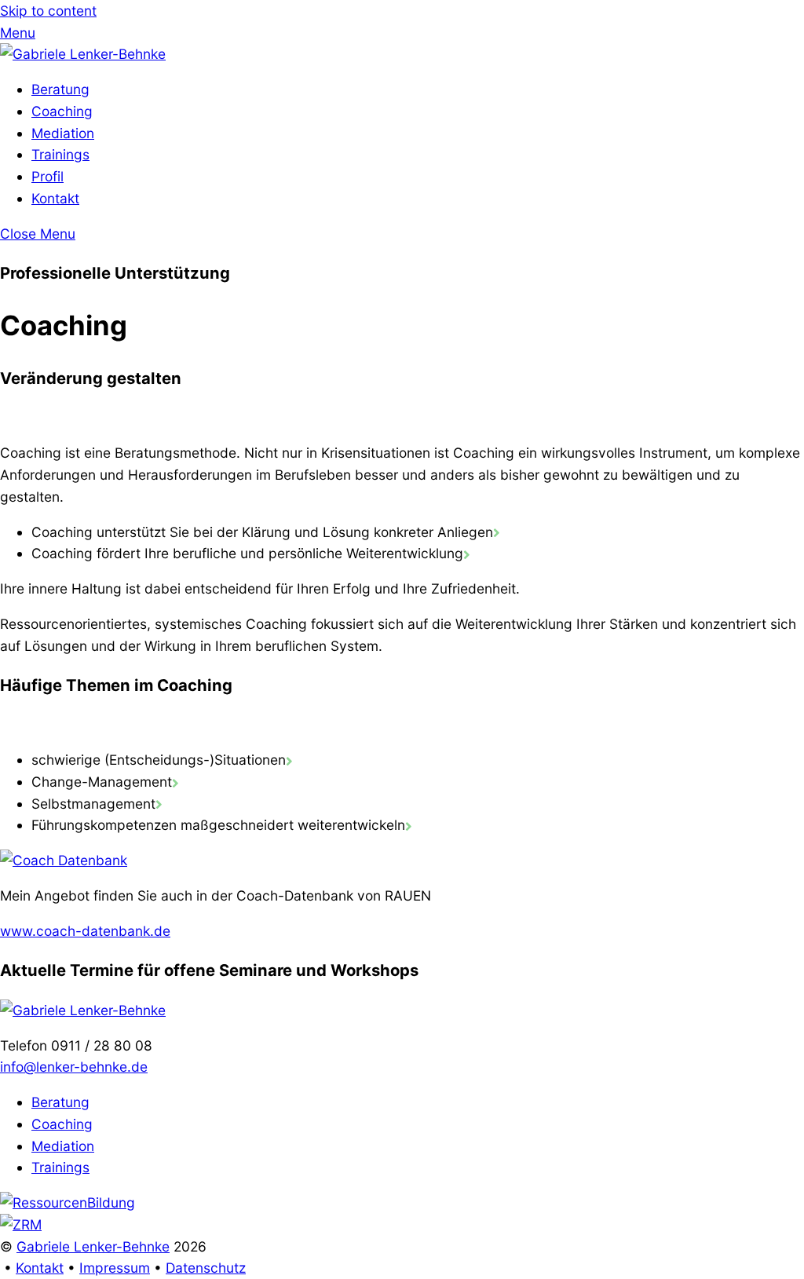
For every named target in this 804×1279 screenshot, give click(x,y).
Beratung (60, 89)
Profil (47, 176)
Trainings (60, 154)
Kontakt (55, 198)
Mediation (62, 133)
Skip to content (48, 10)
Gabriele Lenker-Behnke (93, 1246)
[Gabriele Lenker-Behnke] (83, 54)
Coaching (62, 111)
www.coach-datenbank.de (85, 931)
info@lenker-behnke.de (74, 1066)
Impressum (114, 1267)
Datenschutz (206, 1267)
